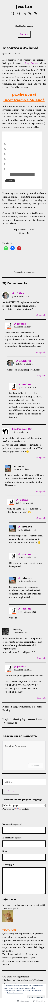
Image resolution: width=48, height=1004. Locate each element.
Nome (12, 824)
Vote (10, 181)
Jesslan (24, 6)
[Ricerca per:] (24, 781)
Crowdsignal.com (27, 185)
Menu (23, 34)
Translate (24, 809)
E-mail (12, 837)
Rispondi (41, 315)
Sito (4, 851)
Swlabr (34, 63)
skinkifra (18, 293)
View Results (17, 185)
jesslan (21, 324)
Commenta (36, 765)
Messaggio (8, 864)
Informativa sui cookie (15, 993)
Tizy (27, 63)
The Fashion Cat (22, 429)
